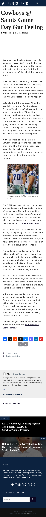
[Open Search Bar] (37, 3)
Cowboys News (11, 353)
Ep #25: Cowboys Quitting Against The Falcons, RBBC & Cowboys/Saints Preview (21, 426)
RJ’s (28, 223)
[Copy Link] (25, 344)
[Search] (33, 499)
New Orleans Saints (12, 356)
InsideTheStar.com (23, 477)
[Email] (20, 344)
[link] (5, 339)
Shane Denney (6, 33)
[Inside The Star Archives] (14, 3)
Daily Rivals (26, 513)
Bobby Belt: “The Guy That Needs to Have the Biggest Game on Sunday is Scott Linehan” (22, 446)
